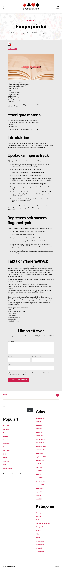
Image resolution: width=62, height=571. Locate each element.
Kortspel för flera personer (44, 527)
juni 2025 (39, 467)
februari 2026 (40, 439)
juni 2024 (39, 499)
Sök (4, 407)
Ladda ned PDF (12, 49)
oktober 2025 (40, 453)
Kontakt (5, 394)
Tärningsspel (40, 551)
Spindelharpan (7, 468)
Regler (38, 537)
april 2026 (39, 432)
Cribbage (6, 461)
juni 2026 (39, 425)
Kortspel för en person (43, 523)
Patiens (5, 436)
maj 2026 (39, 428)
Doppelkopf (6, 443)
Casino (38, 520)
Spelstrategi (40, 544)
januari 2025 (40, 485)
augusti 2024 (40, 492)
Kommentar (11, 341)
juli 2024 (38, 495)
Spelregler (11, 566)
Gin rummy (6, 450)
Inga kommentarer (47, 33)
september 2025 (41, 457)
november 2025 (41, 450)
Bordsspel (39, 513)
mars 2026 (39, 436)
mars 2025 (39, 478)
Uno (4, 464)
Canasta (5, 440)
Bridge (5, 454)
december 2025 (41, 446)
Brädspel (38, 516)
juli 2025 (38, 464)
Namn (10, 357)
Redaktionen (17, 33)
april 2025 (39, 474)
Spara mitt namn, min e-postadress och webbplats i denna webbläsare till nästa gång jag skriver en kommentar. (30, 373)
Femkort (5, 433)
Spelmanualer (31, 20)
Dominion (6, 447)
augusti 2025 (40, 460)
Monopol (5, 429)
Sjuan (5, 457)
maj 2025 (39, 471)
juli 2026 (38, 421)
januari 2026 (40, 443)
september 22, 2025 (31, 33)
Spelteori (39, 548)
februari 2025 (40, 481)
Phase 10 (6, 426)
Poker (37, 534)
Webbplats (11, 365)
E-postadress (36, 357)
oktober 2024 (40, 488)
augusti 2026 (40, 418)
